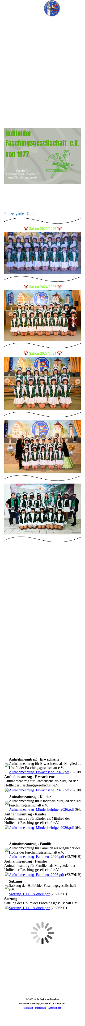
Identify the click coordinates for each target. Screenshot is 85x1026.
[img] (52, 8)
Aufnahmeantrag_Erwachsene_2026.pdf (39, 772)
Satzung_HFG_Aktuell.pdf (29, 894)
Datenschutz (54, 1007)
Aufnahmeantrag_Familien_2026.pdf (36, 857)
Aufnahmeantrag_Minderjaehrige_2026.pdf (41, 809)
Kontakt (28, 1007)
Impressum (40, 1007)
